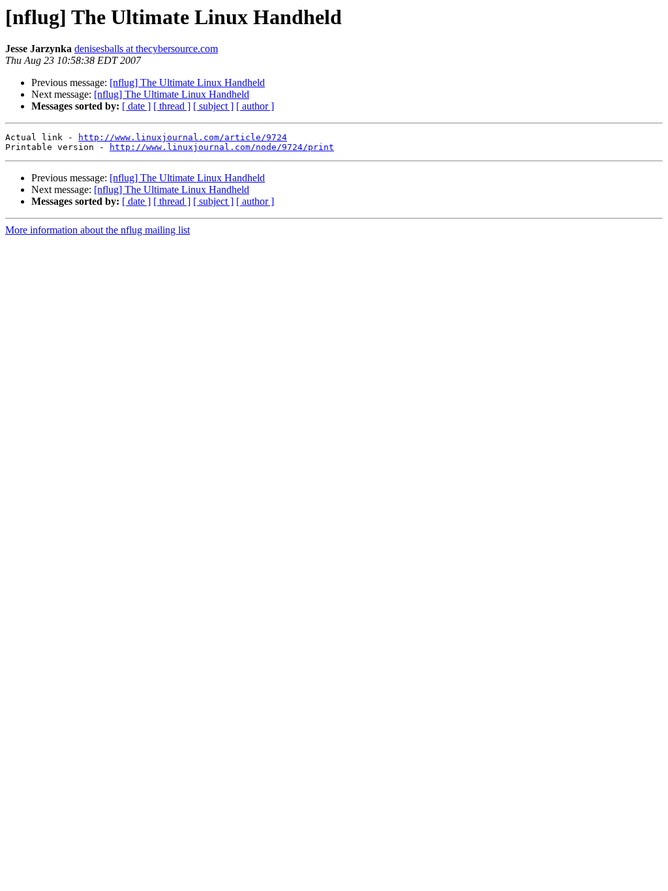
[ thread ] (171, 106)
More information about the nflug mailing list (97, 229)
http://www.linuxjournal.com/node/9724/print (222, 147)
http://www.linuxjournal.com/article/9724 (182, 137)
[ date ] (136, 106)
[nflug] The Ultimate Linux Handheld (187, 82)
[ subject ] (213, 106)
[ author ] (255, 106)
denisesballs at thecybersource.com (146, 48)
